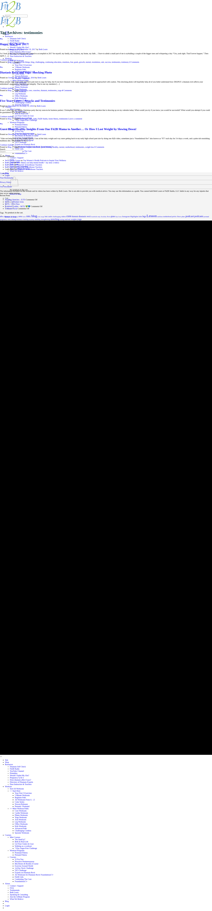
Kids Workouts (20, 98)
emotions (65, 62)
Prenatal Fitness (21, 127)
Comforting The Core (23, 151)
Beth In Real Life (21, 114)
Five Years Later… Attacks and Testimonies (27, 100)
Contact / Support (16, 158)
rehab (9, 219)
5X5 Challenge (20, 142)
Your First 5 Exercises (23, 65)
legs (144, 216)
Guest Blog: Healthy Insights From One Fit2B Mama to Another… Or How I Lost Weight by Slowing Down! (68, 129)
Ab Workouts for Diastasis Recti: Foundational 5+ (34, 875)
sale (102, 62)
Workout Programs (17, 122)
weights (74, 219)
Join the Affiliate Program (20, 897)
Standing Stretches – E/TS (15, 200)
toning (62, 219)
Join (6, 760)
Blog (1, 38)
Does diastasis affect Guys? (20, 52)
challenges (24, 119)
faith (35, 119)
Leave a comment (75, 119)
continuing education (53, 62)
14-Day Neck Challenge (24, 868)
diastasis (44, 90)
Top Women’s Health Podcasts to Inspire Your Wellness (44, 160)
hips (117, 216)
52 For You (19, 131)
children (63, 216)
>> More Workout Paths (19, 80)
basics (24, 216)
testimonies (116, 62)
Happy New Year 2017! (14, 44)
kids (140, 216)
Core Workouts (20, 811)
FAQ (12, 888)
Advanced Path (21, 828)
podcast (190, 216)
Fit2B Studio (43, 119)
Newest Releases (21, 76)
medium (160, 216)
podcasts (198, 216)
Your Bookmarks (6, 178)
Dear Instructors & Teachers (21, 56)
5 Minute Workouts (22, 67)
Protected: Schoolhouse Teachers (29, 165)
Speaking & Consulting (19, 895)
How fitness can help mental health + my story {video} (38, 163)
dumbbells (94, 216)
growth (82, 62)
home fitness (53, 119)
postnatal (206, 216)
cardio (50, 216)
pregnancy (3, 219)
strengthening (45, 219)
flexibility (103, 216)
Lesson (152, 216)
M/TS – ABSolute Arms (14, 202)
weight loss (89, 147)
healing (49, 147)
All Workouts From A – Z (25, 800)
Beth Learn (43, 49)
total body (67, 219)
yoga (59, 90)
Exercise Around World (24, 866)
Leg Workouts (20, 94)
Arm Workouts (20, 820)
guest (43, 147)
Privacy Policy (5, 182)
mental (88, 62)
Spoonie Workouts (22, 105)
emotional (36, 147)
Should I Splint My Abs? (19, 47)
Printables (13, 773)
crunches (36, 90)
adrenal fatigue (25, 147)
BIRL (28, 216)
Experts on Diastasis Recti (25, 144)
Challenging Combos (23, 103)
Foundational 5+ (21, 153)
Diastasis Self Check (18, 39)
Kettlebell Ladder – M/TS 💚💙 (17, 206)
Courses (8, 835)
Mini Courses (15, 837)
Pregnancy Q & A (17, 778)
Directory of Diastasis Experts (21, 782)
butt (46, 216)
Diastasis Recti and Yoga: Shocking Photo (26, 72)
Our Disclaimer (6, 187)
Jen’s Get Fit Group (12, 160)
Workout (8, 58)
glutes (113, 216)
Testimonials (15, 890)
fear (71, 62)
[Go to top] (1, 756)
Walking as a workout (23, 846)
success (108, 62)
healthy (55, 147)
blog (32, 62)
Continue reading (8, 60)
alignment (24, 90)
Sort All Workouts (17, 61)
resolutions (96, 62)
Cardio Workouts (21, 813)
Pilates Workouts (21, 87)
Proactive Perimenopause (24, 861)
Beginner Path (20, 69)
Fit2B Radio (14, 41)
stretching (55, 219)
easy (99, 216)
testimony (125, 62)
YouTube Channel (17, 771)
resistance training (22, 219)
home (120, 216)
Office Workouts (21, 96)
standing (37, 219)
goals (76, 62)
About (7, 884)
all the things (25, 62)
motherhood (70, 147)
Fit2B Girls (19, 149)
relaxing (13, 219)
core (30, 90)
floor (108, 216)
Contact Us (4, 173)
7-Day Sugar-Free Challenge (26, 120)
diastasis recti (85, 216)
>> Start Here (15, 791)
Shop (7, 762)
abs (1, 216)
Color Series (19, 802)
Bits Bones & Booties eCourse (26, 136)
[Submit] (1, 154)
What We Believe (16, 171)
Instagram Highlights (130, 216)
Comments (134, 62)
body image (41, 216)
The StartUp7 (20, 839)
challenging (39, 62)
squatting (31, 219)
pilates (183, 216)
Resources (9, 36)
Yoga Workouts (21, 817)
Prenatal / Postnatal (22, 806)
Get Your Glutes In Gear (24, 116)
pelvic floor (176, 216)
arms (20, 216)
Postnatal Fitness (21, 125)
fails (30, 119)
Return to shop (15, 194)
